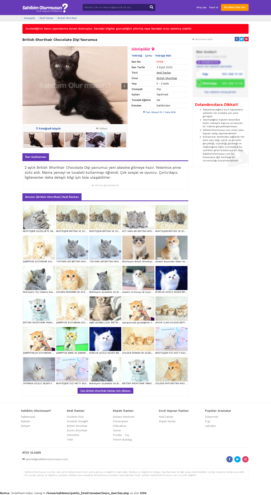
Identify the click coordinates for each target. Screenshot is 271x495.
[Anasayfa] (45, 7)
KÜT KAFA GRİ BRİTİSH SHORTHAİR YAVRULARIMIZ (149, 231)
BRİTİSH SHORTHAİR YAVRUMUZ (40, 322)
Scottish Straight (77, 421)
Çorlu (148, 55)
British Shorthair (67, 18)
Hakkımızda (28, 416)
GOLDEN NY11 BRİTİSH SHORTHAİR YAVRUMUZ (180, 383)
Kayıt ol (213, 7)
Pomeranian (120, 421)
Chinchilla (73, 435)
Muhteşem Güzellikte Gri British (106, 292)
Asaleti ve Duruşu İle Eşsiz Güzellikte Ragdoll (146, 292)
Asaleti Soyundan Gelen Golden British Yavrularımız (183, 261)
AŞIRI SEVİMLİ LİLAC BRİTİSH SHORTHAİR (111, 322)
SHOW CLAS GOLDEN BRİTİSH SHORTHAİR (178, 322)
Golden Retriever (124, 416)
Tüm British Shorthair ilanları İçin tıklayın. (105, 390)
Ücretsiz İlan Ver (235, 7)
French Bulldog (122, 439)
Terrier (117, 430)
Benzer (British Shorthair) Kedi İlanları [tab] (52, 196)
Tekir (70, 439)
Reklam (25, 421)
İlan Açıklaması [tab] (35, 156)
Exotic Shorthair (77, 430)
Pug (207, 421)
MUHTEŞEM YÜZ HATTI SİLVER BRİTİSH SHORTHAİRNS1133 (186, 353)
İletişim (25, 425)
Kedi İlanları (47, 18)
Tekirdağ (137, 55)
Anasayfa (29, 18)
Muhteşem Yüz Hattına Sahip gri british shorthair (49, 292)
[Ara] (151, 7)
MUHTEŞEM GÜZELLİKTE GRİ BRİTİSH (43, 231)
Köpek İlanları (167, 421)
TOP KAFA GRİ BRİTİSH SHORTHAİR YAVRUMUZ (81, 261)
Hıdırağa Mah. (163, 55)
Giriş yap (201, 7)
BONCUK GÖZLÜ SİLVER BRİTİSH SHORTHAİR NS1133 (183, 292)
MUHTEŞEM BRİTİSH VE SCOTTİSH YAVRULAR (80, 231)
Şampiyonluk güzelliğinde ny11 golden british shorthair (151, 322)
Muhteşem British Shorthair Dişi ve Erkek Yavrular (149, 261)
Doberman (211, 416)
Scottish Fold (75, 416)
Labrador (210, 425)
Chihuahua (119, 425)
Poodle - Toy (121, 435)
